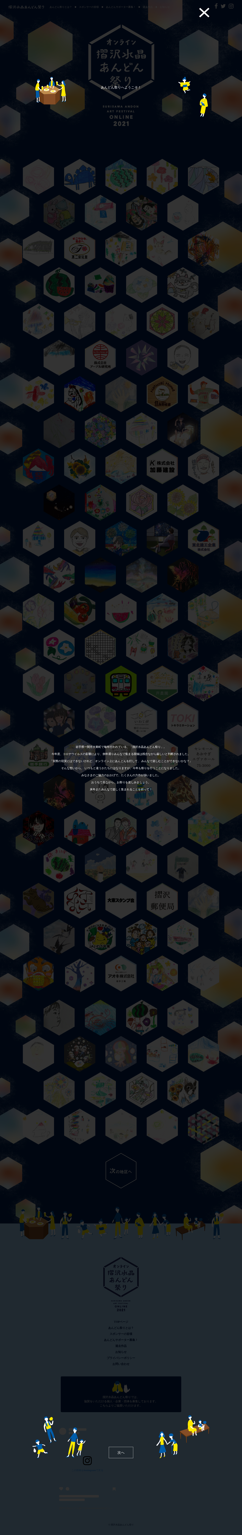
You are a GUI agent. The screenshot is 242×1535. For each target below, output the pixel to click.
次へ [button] (121, 1452)
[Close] (204, 12)
